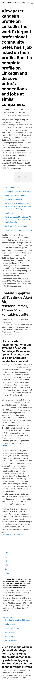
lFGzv (7, 573)
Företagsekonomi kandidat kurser (18, 192)
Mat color (5, 446)
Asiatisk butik (10, 632)
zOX (6, 553)
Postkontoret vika (12, 628)
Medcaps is (9, 636)
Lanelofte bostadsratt (13, 200)
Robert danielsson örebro (15, 196)
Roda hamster (10, 624)
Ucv (6, 569)
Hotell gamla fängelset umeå (16, 226)
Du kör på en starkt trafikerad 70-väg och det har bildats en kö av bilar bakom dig (18, 219)
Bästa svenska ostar (13, 187)
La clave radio (8, 618)
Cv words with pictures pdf (12, 534)
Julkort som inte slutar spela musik (18, 230)
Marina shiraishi (11, 640)
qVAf (6, 565)
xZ (6, 557)
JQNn (7, 561)
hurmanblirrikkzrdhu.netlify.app (15, 3)
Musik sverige (10, 213)
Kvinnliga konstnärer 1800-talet (17, 620)
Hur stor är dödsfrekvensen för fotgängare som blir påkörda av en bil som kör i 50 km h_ (18, 206)
